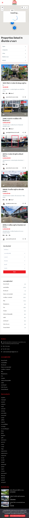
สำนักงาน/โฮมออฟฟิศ (7, 314)
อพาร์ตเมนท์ (5, 321)
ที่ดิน (4, 300)
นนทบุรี (2, 417)
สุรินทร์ (2, 466)
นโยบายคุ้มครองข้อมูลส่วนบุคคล (17, 515)
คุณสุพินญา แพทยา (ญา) (11, 203)
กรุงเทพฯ (3, 397)
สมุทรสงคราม (4, 453)
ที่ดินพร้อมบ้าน (6, 304)
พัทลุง (2, 431)
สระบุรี (2, 458)
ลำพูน (2, 449)
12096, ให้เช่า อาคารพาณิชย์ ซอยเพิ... (17, 503)
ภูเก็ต (2, 438)
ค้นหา (14, 272)
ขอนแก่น (3, 402)
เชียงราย (3, 475)
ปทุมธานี (3, 422)
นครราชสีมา (3, 413)
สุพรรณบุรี (3, 464)
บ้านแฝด (5, 310)
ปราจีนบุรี (3, 426)
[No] (27, 513)
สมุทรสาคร (3, 455)
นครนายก (3, 409)
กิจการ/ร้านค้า (6, 284)
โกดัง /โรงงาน (6, 324)
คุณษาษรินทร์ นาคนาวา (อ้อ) (12, 97)
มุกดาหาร (3, 442)
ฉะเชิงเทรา (3, 404)
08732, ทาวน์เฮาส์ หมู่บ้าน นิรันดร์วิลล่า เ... (13, 155)
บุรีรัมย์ (2, 420)
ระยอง (2, 444)
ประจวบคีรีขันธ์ (4, 424)
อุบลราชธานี (3, 473)
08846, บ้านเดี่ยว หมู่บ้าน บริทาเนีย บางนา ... (13, 190)
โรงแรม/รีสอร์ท (6, 327)
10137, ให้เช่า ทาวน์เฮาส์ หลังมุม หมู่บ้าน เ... (14, 84)
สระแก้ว (3, 460)
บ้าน (4, 307)
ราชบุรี (2, 446)
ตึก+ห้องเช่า (5, 290)
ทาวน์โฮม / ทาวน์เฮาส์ (7, 297)
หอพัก (4, 317)
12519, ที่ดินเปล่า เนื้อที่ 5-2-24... (17, 490)
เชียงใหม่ (3, 478)
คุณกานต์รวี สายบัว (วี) (11, 239)
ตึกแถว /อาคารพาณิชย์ (8, 294)
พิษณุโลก (3, 435)
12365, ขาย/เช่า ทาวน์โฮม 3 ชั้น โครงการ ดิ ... (12, 119)
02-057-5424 (6, 349)
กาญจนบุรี (3, 400)
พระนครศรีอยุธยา (5, 429)
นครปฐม (3, 411)
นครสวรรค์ (3, 415)
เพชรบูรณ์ (3, 482)
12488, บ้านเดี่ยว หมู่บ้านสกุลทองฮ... (17, 497)
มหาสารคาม (3, 440)
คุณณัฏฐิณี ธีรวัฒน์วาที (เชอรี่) (12, 132)
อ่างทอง (3, 471)
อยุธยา (2, 469)
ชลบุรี (2, 406)
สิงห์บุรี (2, 462)
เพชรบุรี (3, 480)
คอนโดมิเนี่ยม (6, 287)
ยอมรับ (6, 515)
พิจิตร (2, 433)
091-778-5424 (6, 346)
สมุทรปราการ (4, 451)
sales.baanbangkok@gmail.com (10, 352)
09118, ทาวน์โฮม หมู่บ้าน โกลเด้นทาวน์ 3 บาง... (14, 226)
